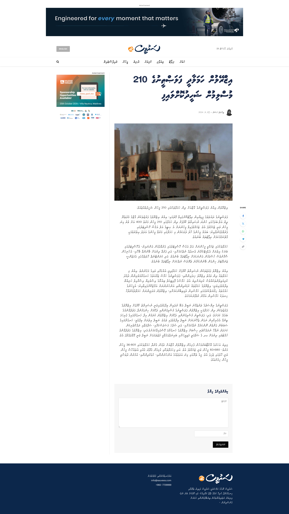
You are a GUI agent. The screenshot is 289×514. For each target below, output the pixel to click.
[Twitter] (243, 224)
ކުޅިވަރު (148, 61)
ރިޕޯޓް (171, 61)
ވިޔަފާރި (160, 61)
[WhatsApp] (243, 231)
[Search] (58, 61)
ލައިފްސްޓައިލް (111, 61)
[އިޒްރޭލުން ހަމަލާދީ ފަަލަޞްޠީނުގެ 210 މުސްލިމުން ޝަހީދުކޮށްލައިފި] (173, 162)
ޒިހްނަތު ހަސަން (218, 112)
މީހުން (125, 61)
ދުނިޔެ (136, 61)
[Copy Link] (243, 247)
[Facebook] (243, 216)
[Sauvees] (144, 49)
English (63, 49)
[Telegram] (243, 239)
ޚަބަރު (182, 61)
